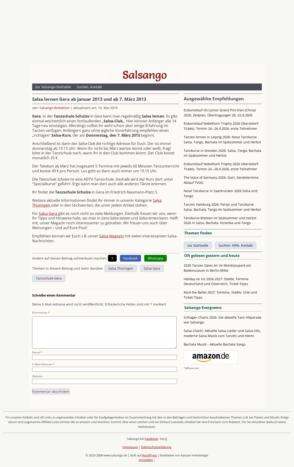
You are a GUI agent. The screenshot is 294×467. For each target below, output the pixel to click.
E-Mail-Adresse (43, 364)
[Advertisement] (147, 33)
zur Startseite (197, 245)
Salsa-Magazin (111, 236)
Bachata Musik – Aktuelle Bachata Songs (215, 344)
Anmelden (146, 460)
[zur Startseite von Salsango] (144, 75)
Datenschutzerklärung (156, 447)
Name (37, 352)
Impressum (130, 447)
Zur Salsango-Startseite (53, 87)
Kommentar (41, 312)
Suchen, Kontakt (89, 87)
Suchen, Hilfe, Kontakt (236, 245)
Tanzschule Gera (49, 278)
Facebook (151, 439)
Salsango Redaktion (55, 108)
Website (37, 376)
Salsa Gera (48, 213)
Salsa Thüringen (120, 268)
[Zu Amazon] (210, 363)
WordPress (149, 455)
